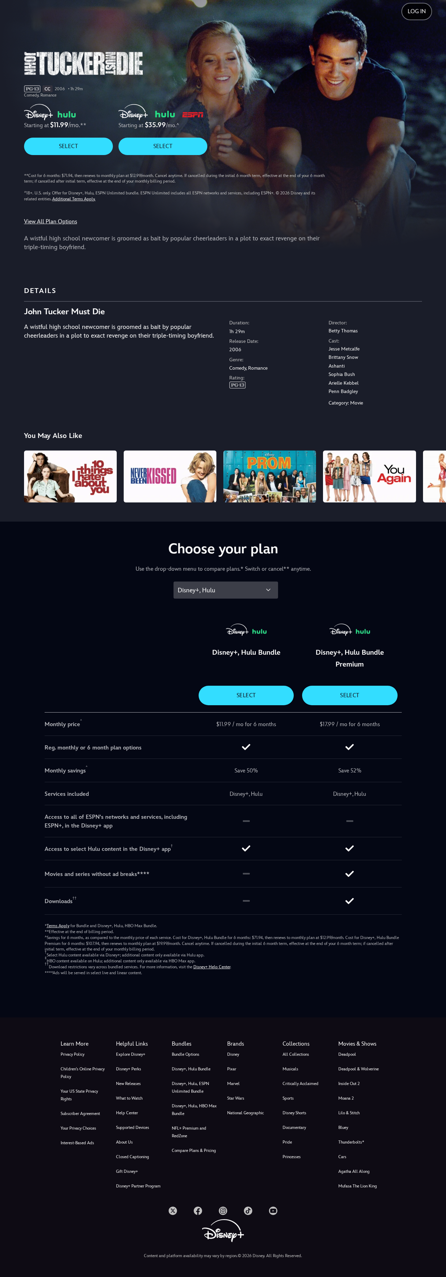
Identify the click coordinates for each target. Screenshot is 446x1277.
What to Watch (129, 1098)
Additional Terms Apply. (73, 199)
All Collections (296, 1054)
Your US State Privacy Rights (79, 1095)
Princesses (292, 1156)
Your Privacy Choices (78, 1128)
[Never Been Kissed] (170, 477)
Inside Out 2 (349, 1083)
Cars (342, 1156)
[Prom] (269, 477)
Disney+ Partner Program (138, 1186)
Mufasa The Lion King (357, 1186)
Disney (233, 1054)
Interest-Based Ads (77, 1142)
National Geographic (245, 1112)
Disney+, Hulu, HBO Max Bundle (194, 1109)
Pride (287, 1142)
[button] (139, 1044)
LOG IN (417, 11)
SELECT (68, 146)
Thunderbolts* (351, 1142)
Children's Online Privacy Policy (83, 1073)
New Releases (128, 1083)
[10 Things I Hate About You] (70, 477)
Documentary (294, 1127)
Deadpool (347, 1054)
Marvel (233, 1083)
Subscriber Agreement (80, 1113)
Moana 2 (346, 1098)
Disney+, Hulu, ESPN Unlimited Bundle (190, 1087)
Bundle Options (185, 1054)
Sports (288, 1098)
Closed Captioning (132, 1156)
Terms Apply (58, 925)
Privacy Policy (72, 1054)
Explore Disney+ (130, 1054)
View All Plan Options (50, 221)
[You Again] (369, 477)
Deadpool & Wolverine (358, 1069)
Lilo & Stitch (349, 1112)
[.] (173, 1211)
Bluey (343, 1127)
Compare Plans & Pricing (194, 1150)
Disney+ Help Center (211, 966)
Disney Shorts (294, 1112)
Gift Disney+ (127, 1171)
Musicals (290, 1069)
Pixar (231, 1069)
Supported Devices (132, 1127)
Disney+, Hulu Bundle (191, 1069)
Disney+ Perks (128, 1069)
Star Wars (235, 1098)
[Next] (432, 475)
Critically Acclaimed (300, 1083)
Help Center (127, 1112)
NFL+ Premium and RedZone (189, 1132)
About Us (124, 1142)
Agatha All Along (354, 1171)
